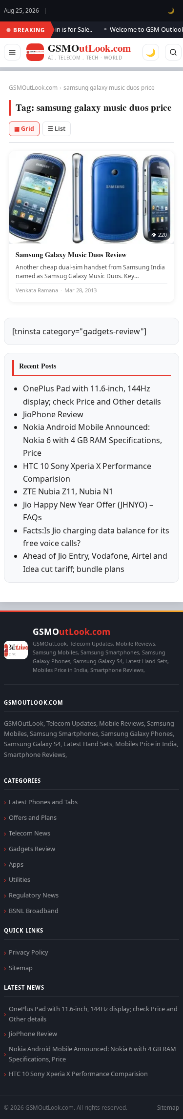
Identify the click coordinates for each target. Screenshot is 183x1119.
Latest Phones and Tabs (43, 801)
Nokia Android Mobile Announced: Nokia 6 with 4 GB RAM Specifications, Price (92, 440)
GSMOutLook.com (33, 87)
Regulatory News (34, 895)
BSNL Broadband (34, 910)
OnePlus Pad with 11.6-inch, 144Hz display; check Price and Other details (93, 1013)
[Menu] (12, 52)
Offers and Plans (33, 817)
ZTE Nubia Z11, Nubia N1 (68, 491)
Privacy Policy (28, 952)
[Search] (173, 52)
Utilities (19, 879)
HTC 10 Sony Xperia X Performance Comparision (78, 1073)
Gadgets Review (32, 848)
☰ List (56, 128)
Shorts (149, 1099)
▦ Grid (24, 128)
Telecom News (29, 833)
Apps (16, 864)
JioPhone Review (53, 414)
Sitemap (21, 967)
